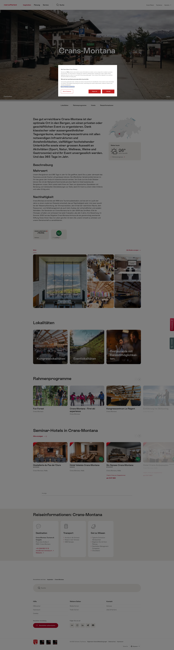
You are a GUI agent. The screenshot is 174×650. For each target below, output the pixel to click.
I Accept (108, 91)
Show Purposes (67, 91)
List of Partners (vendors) (67, 86)
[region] (87, 80)
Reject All (94, 91)
